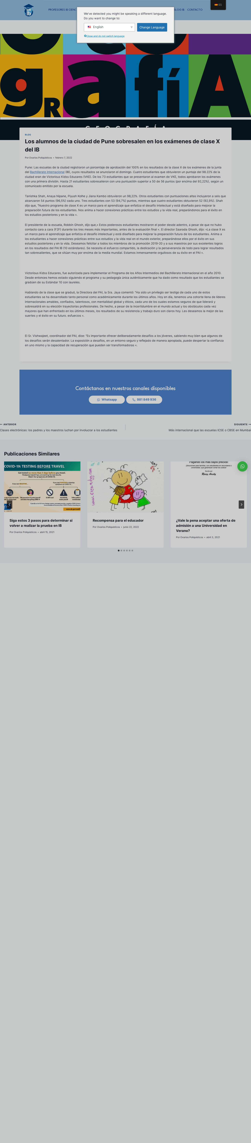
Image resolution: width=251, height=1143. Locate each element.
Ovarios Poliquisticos (40, 157)
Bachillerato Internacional (47, 172)
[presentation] (42, 486)
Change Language (152, 27)
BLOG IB (179, 10)
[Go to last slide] (9, 504)
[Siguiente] (241, 504)
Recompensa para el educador (118, 520)
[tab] (119, 550)
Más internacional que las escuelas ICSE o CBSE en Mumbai (210, 427)
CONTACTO (195, 10)
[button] (242, 466)
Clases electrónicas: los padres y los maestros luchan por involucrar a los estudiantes (58, 427)
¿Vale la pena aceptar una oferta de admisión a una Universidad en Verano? (205, 525)
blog (28, 134)
